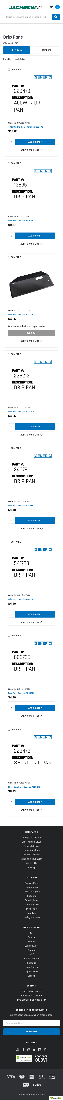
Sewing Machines (31, 917)
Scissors (31, 896)
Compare (47, 50)
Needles (32, 913)
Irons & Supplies (31, 904)
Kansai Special (31, 958)
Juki (31, 933)
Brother (31, 941)
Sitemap (31, 867)
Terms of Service (31, 846)
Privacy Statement (31, 854)
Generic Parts (31, 887)
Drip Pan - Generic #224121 (21, 314)
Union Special (31, 967)
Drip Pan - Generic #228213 (21, 411)
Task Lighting (31, 900)
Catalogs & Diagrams (31, 837)
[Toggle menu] (4, 7)
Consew (31, 950)
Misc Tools (31, 909)
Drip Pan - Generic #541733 (21, 599)
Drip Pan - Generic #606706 (21, 693)
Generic (31, 937)
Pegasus (31, 963)
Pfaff (31, 954)
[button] (16, 50)
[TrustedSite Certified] (24, 1058)
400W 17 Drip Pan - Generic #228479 (25, 127)
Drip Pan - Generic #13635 (20, 220)
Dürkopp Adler (31, 946)
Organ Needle (31, 971)
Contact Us (31, 863)
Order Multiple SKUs (31, 842)
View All (31, 976)
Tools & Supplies (31, 891)
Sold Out (31, 333)
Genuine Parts (31, 883)
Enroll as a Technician (31, 859)
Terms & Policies (31, 850)
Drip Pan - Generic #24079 (20, 505)
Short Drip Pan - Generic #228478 (24, 787)
